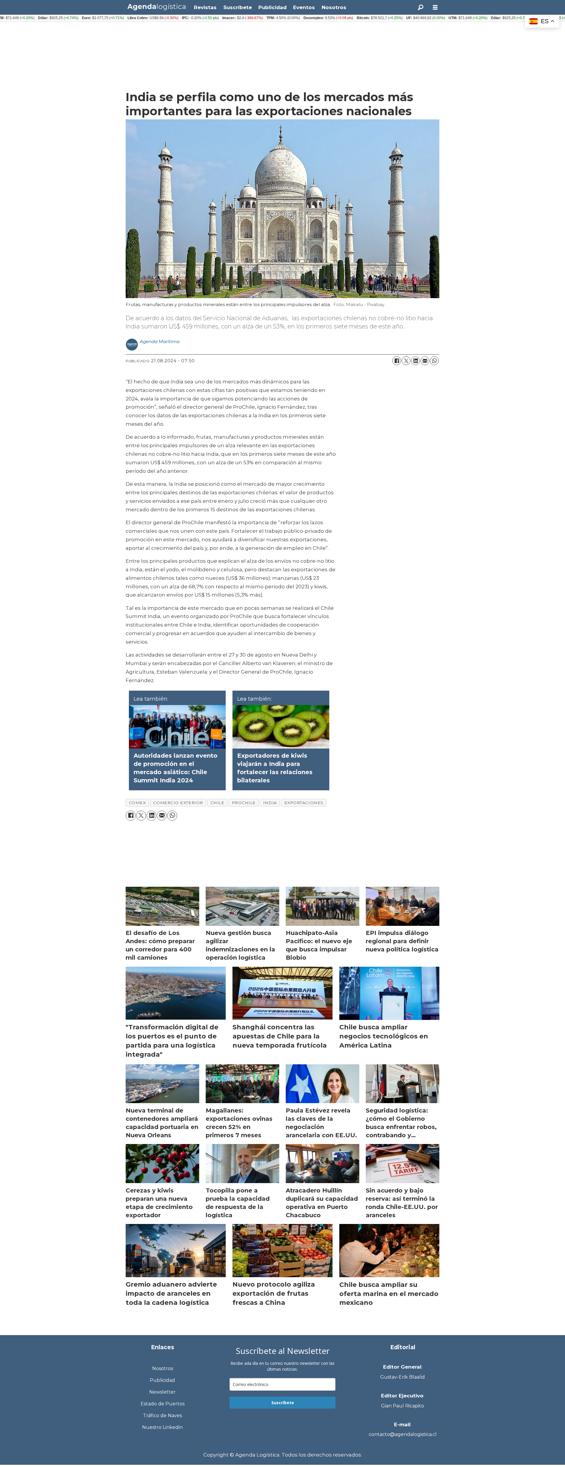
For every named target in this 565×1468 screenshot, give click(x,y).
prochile (244, 802)
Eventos (304, 7)
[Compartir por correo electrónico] (425, 360)
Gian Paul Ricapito (402, 1406)
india (270, 802)
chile (217, 802)
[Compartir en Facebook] (396, 360)
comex (137, 802)
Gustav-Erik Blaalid (402, 1377)
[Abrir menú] (435, 7)
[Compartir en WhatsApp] (434, 360)
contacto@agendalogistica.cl (403, 1434)
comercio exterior (178, 802)
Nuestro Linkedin (162, 1427)
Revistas (205, 7)
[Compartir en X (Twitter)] (406, 360)
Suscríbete (237, 7)
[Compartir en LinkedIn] (415, 360)
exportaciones (303, 802)
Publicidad (272, 7)
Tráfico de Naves (162, 1415)
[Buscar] (420, 7)
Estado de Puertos (163, 1404)
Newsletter (162, 1392)
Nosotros (334, 7)
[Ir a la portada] (156, 6)
